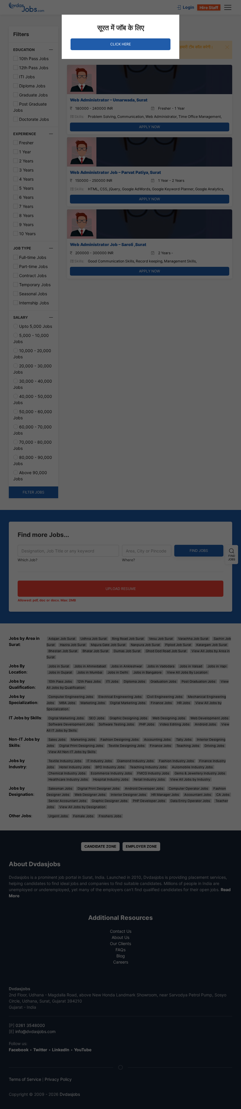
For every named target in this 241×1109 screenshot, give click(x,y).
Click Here (120, 44)
